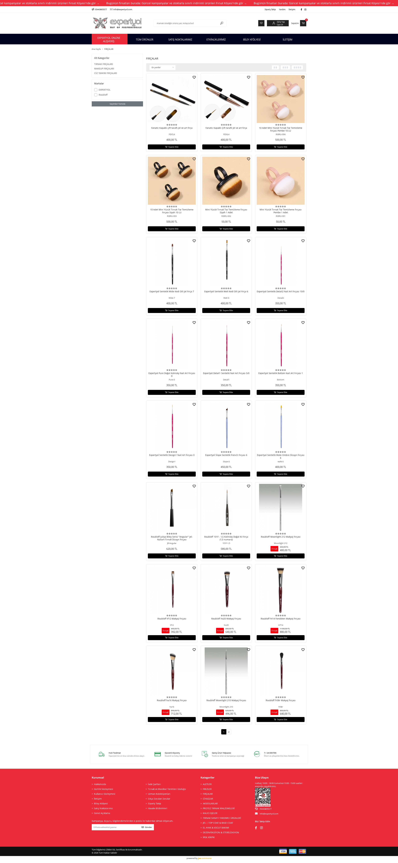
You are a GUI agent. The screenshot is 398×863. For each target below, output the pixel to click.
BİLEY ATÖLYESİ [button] (252, 39)
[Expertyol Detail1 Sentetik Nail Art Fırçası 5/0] (226, 344)
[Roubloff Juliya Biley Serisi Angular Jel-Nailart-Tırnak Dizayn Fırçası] (172, 508)
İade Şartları (154, 784)
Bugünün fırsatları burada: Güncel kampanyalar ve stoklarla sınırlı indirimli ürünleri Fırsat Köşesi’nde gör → (176, 3)
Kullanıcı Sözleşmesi (104, 793)
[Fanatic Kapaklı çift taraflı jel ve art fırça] (172, 99)
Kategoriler (207, 777)
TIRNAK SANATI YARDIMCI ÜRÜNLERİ (222, 817)
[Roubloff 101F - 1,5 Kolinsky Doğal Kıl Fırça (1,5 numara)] (226, 508)
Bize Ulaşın (262, 777)
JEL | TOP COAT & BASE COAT (218, 822)
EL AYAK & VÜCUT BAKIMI (216, 827)
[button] (298, 23)
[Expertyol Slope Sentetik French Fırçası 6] (226, 426)
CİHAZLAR (208, 798)
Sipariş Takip (270, 9)
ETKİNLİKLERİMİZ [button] (216, 39)
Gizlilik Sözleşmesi (103, 789)
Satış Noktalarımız (103, 808)
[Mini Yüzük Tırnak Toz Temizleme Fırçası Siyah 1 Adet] (226, 181)
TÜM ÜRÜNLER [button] (144, 39)
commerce (204, 858)
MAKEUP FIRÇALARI (104, 68)
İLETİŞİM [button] (287, 39)
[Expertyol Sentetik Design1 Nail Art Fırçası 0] (172, 426)
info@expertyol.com (269, 813)
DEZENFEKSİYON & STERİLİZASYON (221, 832)
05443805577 (265, 808)
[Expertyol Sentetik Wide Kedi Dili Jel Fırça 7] (172, 263)
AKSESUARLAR (210, 803)
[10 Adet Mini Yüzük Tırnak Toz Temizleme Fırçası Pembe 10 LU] (281, 99)
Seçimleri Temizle (117, 103)
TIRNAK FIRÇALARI (103, 64)
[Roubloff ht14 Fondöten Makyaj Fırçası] (281, 590)
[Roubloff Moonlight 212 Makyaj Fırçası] (281, 508)
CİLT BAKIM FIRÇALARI (105, 73)
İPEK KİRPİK (209, 837)
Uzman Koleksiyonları (159, 793)
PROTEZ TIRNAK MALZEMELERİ (219, 808)
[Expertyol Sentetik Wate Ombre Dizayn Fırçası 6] (281, 426)
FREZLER (207, 789)
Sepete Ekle (173, 147)
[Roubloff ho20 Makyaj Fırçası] (226, 590)
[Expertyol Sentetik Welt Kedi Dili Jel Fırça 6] (226, 263)
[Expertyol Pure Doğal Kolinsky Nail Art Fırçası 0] (172, 344)
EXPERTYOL (104, 89)
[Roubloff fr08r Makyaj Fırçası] (281, 671)
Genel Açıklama (102, 813)
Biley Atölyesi (101, 803)
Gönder (148, 827)
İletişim (292, 9)
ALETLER (207, 784)
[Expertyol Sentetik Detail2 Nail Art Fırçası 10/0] (281, 263)
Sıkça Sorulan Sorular (159, 798)
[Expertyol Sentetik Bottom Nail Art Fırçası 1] (281, 344)
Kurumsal (98, 777)
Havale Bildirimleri (157, 808)
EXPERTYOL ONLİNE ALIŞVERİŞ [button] (108, 39)
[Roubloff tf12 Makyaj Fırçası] (172, 590)
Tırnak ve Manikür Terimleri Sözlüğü (167, 789)
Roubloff (103, 94)
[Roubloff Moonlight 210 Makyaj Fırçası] (226, 671)
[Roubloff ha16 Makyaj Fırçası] (172, 671)
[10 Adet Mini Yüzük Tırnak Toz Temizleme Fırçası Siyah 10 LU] (172, 181)
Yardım (282, 9)
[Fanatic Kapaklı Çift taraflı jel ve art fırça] (226, 99)
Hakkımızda (100, 784)
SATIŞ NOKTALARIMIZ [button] (180, 39)
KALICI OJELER (210, 813)
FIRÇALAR (208, 793)
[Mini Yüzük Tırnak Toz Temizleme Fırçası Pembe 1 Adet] (281, 181)
